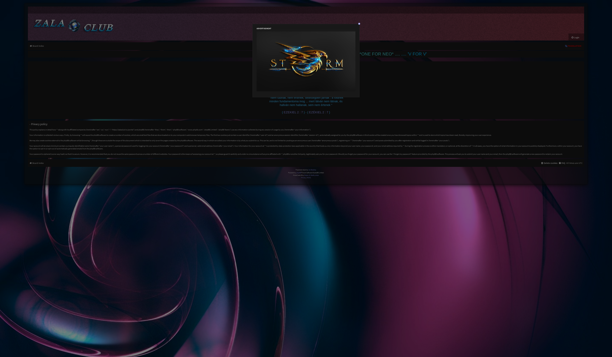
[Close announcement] (582, 63)
